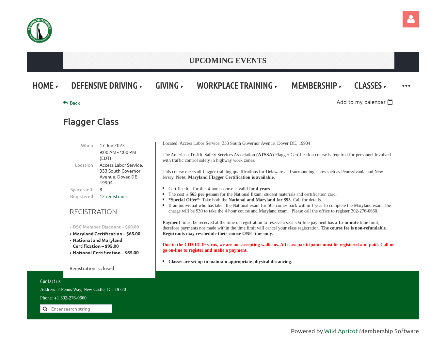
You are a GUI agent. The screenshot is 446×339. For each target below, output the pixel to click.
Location (84, 165)
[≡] (406, 85)
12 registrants (114, 196)
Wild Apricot (341, 330)
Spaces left (82, 189)
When (87, 145)
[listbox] (365, 102)
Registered (81, 196)
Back (75, 103)
